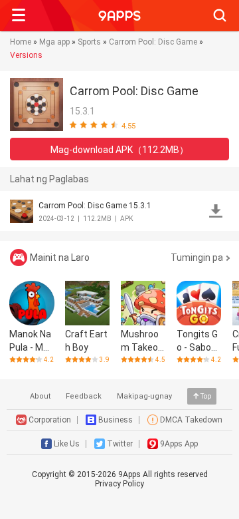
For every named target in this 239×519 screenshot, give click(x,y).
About (40, 396)
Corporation (50, 420)
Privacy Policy (119, 483)
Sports (89, 42)
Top (205, 396)
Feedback (84, 396)
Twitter (120, 443)
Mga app (54, 42)
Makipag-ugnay (144, 396)
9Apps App (179, 443)
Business (115, 420)
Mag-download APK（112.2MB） (119, 149)
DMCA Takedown (191, 420)
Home (20, 42)
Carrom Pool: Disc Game (153, 42)
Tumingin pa (197, 257)
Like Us (67, 443)
